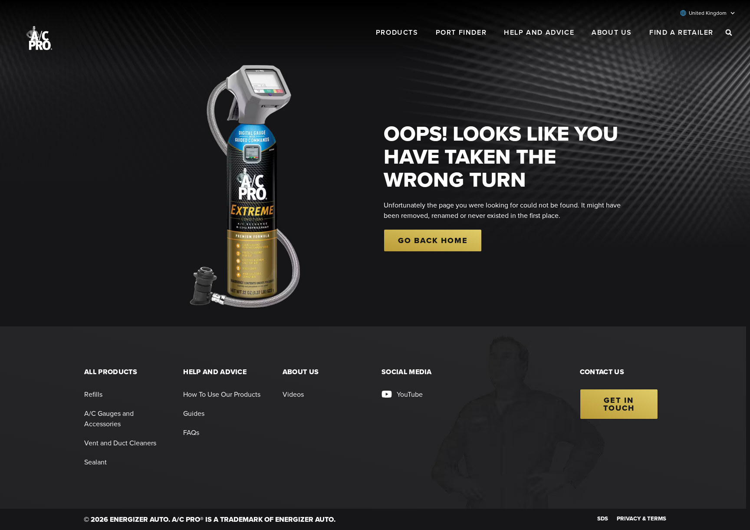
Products (397, 32)
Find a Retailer (681, 32)
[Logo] (39, 38)
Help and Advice (539, 32)
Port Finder (461, 32)
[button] (728, 32)
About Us (612, 32)
